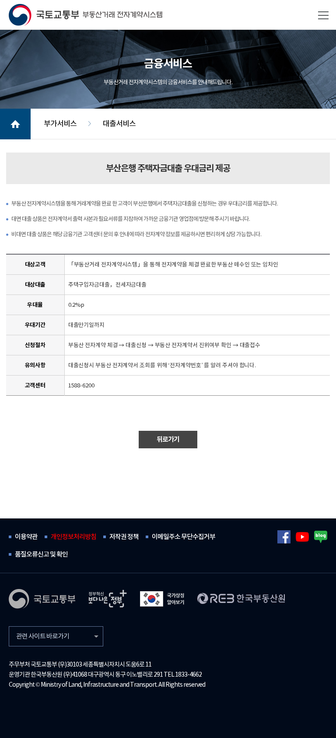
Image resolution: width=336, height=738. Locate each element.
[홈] (85, 15)
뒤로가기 (168, 439)
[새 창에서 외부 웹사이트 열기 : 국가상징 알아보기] (162, 599)
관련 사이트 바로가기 (42, 636)
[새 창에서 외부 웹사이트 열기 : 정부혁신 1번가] (107, 598)
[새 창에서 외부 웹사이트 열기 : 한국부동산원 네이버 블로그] (320, 536)
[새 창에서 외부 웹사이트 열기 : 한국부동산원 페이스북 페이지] (283, 536)
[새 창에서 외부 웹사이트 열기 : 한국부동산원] (241, 598)
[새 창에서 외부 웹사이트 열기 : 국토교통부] (42, 599)
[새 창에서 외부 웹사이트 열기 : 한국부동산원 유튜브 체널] (302, 536)
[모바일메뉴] (323, 15)
